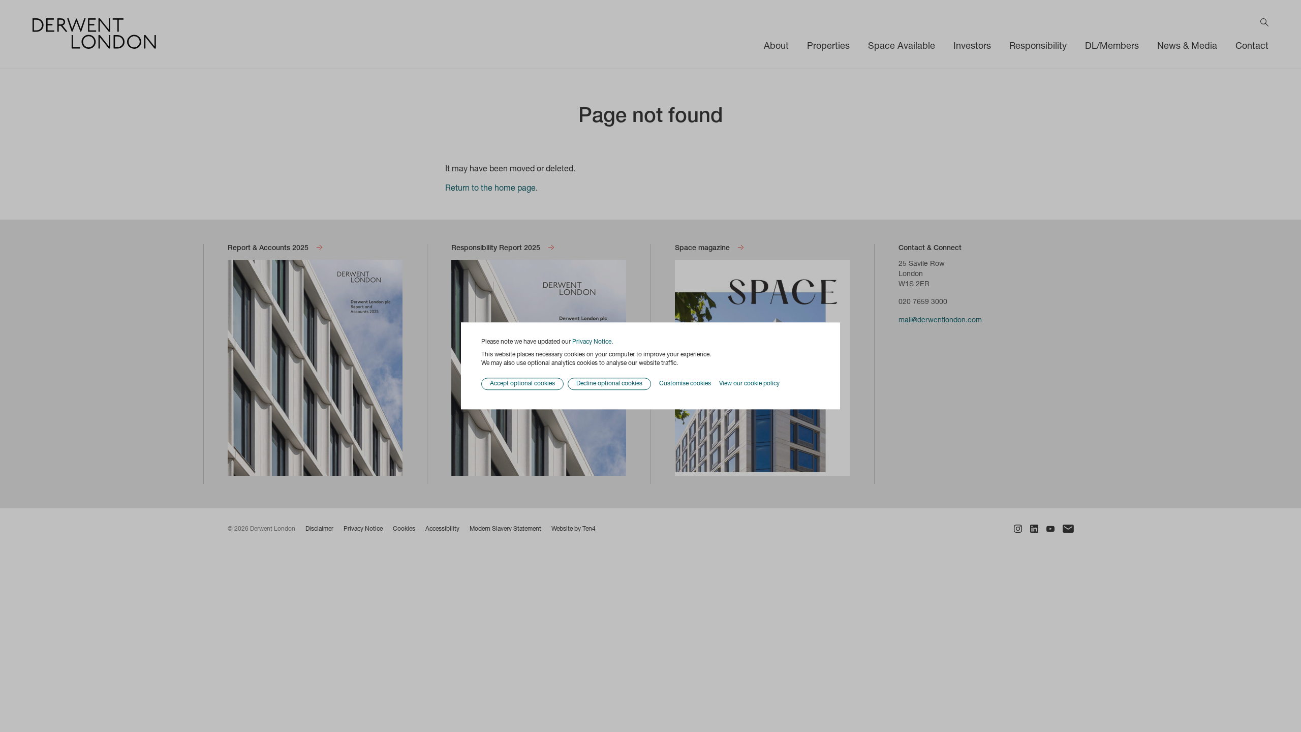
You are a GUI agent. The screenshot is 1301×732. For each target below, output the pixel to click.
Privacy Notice (591, 342)
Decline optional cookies (609, 384)
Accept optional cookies (522, 384)
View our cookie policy (749, 384)
